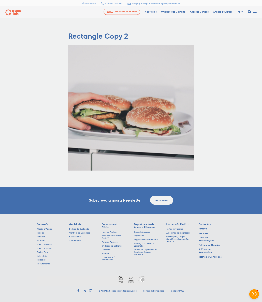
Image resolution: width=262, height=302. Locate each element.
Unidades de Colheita (173, 11)
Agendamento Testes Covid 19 (111, 237)
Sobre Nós (151, 11)
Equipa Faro (42, 252)
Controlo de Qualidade (79, 233)
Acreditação (75, 241)
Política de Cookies (209, 245)
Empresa (41, 237)
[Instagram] (90, 290)
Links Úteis (42, 256)
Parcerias (41, 260)
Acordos (105, 254)
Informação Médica (177, 224)
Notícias (203, 233)
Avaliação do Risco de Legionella (144, 244)
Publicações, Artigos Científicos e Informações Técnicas (177, 239)
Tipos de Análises (109, 232)
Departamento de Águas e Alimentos (144, 226)
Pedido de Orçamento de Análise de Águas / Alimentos (145, 252)
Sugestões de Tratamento (146, 240)
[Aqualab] (13, 12)
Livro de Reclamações (206, 239)
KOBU (181, 291)
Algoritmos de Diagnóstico (178, 233)
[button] (254, 294)
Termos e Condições (210, 256)
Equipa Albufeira (44, 244)
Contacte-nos (89, 3)
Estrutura (41, 241)
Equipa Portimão (44, 248)
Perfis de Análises (110, 242)
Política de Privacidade (153, 291)
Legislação (139, 236)
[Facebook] (78, 290)
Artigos (203, 228)
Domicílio (106, 250)
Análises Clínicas (199, 11)
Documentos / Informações (108, 258)
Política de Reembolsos (205, 251)
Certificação (75, 237)
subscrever (161, 200)
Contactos (205, 224)
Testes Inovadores (174, 229)
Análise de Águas (222, 11)
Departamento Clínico (110, 226)
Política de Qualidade (79, 229)
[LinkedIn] (84, 290)
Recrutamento (43, 264)
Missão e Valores (44, 229)
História (40, 233)
